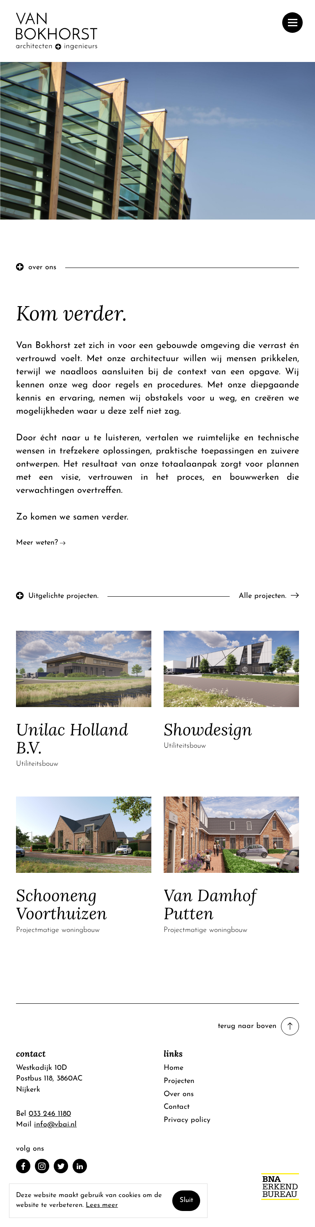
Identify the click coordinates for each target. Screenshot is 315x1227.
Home (173, 1067)
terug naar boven (247, 1026)
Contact (176, 1106)
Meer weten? (37, 542)
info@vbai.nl (55, 1124)
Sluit (186, 1200)
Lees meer (102, 1205)
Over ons (179, 1094)
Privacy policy (187, 1120)
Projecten (179, 1081)
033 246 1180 (50, 1113)
